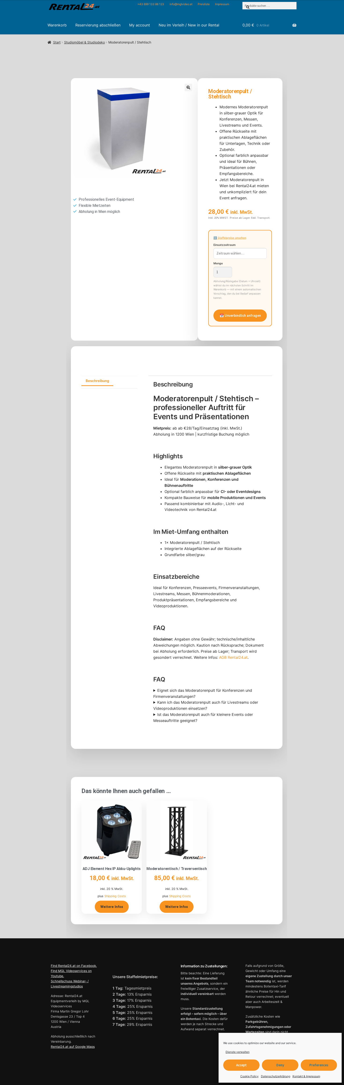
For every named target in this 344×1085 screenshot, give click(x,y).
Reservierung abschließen (98, 25)
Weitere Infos (111, 907)
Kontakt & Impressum (306, 1076)
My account (139, 25)
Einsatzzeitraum (224, 245)
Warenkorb (57, 25)
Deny (280, 1065)
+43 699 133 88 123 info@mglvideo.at (164, 4)
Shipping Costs (115, 896)
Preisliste (204, 4)
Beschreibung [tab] (97, 381)
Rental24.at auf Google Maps (73, 1047)
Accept (241, 1065)
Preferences (318, 1065)
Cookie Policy (249, 1076)
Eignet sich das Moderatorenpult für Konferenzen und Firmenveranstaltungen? (202, 693)
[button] (188, 87)
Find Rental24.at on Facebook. (74, 966)
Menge (218, 263)
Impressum (222, 4)
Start (57, 42)
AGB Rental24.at (233, 657)
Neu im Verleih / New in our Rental (189, 25)
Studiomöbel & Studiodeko (84, 42)
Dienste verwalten (237, 1052)
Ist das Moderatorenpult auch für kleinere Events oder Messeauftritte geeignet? (203, 717)
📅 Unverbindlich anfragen (240, 315)
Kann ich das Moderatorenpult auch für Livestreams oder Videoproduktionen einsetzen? (205, 705)
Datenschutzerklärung (275, 1076)
